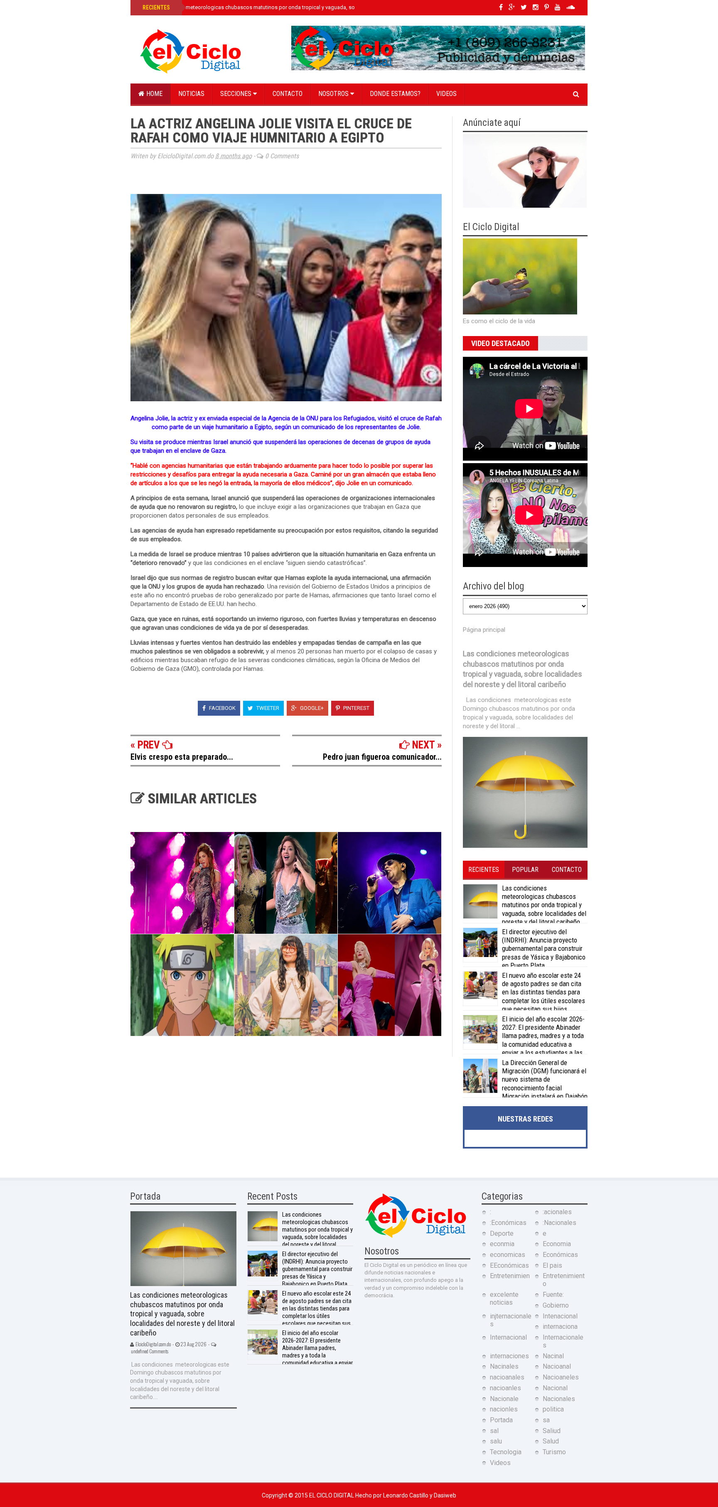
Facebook (222, 708)
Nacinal (553, 1356)
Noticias (191, 94)
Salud (551, 1441)
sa (546, 1420)
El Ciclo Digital (332, 1495)
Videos (446, 94)
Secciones (236, 94)
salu (496, 1441)
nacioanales (507, 1377)
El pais (552, 1265)
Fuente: (553, 1294)
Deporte (502, 1233)
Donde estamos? (395, 94)
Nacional (555, 1388)
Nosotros (334, 94)
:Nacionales (559, 1223)
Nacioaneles (561, 1377)
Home (153, 94)
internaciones (509, 1356)
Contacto (287, 94)
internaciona (560, 1326)
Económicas (560, 1255)
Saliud (552, 1431)
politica (553, 1409)
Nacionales (559, 1399)
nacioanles (505, 1388)
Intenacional (560, 1316)
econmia (502, 1244)
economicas (507, 1255)
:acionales (557, 1212)
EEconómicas (509, 1265)
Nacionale (504, 1399)
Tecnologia (505, 1452)
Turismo (554, 1452)
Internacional (508, 1337)
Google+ (311, 708)
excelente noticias (504, 1298)
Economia (557, 1244)
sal (494, 1431)
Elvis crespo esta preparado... (181, 757)
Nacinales (504, 1366)
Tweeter (267, 708)
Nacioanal (557, 1366)
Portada (501, 1420)
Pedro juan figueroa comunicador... (382, 757)
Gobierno (556, 1305)
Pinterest (355, 708)
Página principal (484, 629)
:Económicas (508, 1223)
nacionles (504, 1409)
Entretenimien (510, 1276)
